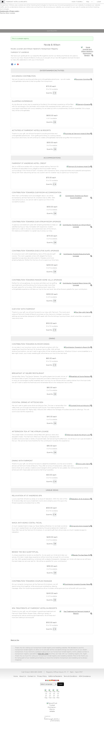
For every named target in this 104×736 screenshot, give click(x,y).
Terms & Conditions (70, 676)
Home (16, 676)
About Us (22, 676)
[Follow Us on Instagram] (54, 693)
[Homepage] (2, 1)
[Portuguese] (58, 680)
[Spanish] (50, 680)
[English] (46, 680)
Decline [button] (2, 13)
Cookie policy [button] (5, 11)
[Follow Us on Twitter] (50, 693)
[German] (52, 680)
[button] (87, 51)
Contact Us (32, 676)
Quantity (49, 93)
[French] (56, 680)
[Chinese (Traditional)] (54, 680)
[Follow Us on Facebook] (46, 693)
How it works (77, 1)
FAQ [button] (87, 1)
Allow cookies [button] (10, 13)
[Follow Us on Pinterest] (58, 693)
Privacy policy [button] (14, 11)
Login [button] (99, 1)
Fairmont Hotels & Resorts (16, 1)
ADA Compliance (85, 676)
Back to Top (15, 640)
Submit (60, 684)
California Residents (55, 676)
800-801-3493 (43, 654)
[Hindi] (48, 680)
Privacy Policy (42, 676)
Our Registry (52, 31)
